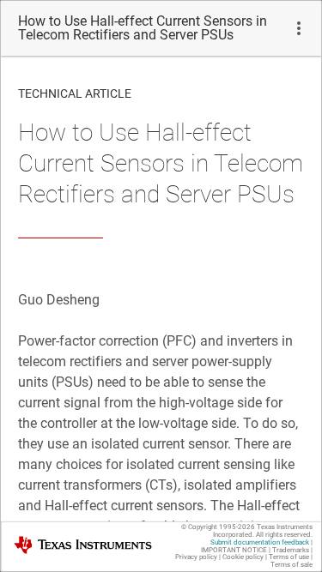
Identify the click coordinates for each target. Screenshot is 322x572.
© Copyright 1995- (218, 527)
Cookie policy (243, 557)
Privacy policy (196, 557)
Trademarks (290, 550)
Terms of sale (291, 565)
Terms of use (289, 557)
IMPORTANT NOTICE (234, 550)
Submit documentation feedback (259, 542)
